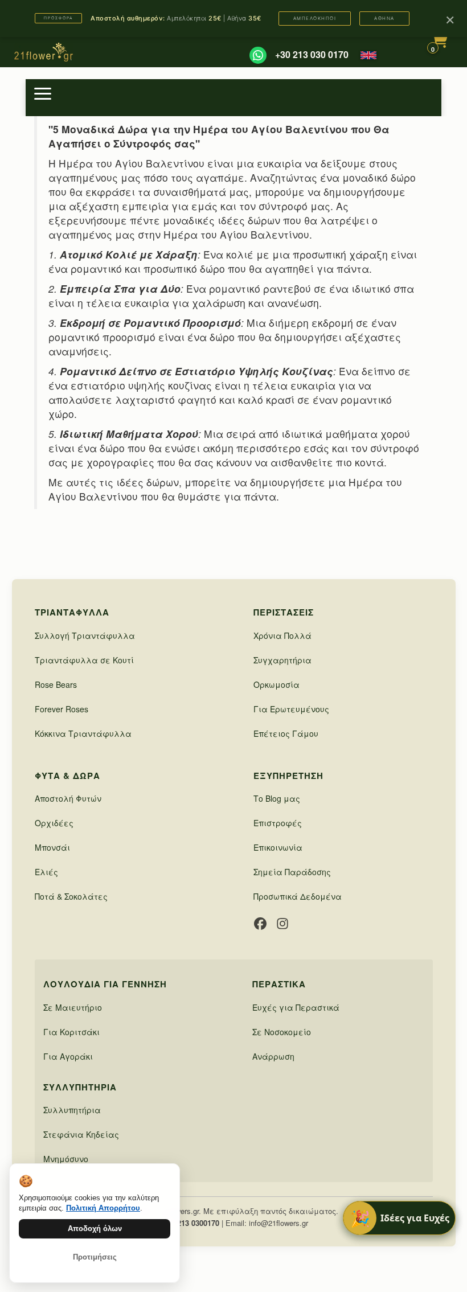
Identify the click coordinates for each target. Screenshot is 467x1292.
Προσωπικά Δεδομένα (297, 896)
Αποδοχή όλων (95, 1228)
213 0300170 (198, 1222)
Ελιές (46, 871)
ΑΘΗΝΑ (384, 18)
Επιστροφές (277, 822)
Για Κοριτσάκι (71, 1031)
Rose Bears (56, 684)
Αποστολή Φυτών (68, 798)
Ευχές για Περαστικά (295, 1007)
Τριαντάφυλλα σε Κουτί (84, 660)
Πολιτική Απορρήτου (103, 1208)
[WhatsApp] (258, 55)
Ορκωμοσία (276, 684)
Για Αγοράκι (68, 1056)
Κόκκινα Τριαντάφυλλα (83, 733)
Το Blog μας (276, 798)
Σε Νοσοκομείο (281, 1031)
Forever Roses (61, 709)
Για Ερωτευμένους (291, 709)
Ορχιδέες (54, 822)
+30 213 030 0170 (312, 54)
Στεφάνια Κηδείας (81, 1134)
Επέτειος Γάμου (285, 733)
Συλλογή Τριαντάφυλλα (85, 635)
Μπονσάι (52, 847)
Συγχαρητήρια (282, 660)
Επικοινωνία (277, 847)
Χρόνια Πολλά (282, 635)
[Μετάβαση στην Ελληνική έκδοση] (368, 55)
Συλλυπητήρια (72, 1109)
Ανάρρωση (273, 1056)
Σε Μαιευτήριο (72, 1007)
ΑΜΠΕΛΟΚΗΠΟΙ (315, 18)
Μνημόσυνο (65, 1158)
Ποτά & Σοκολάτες (71, 896)
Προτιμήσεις (95, 1257)
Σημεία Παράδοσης (292, 871)
